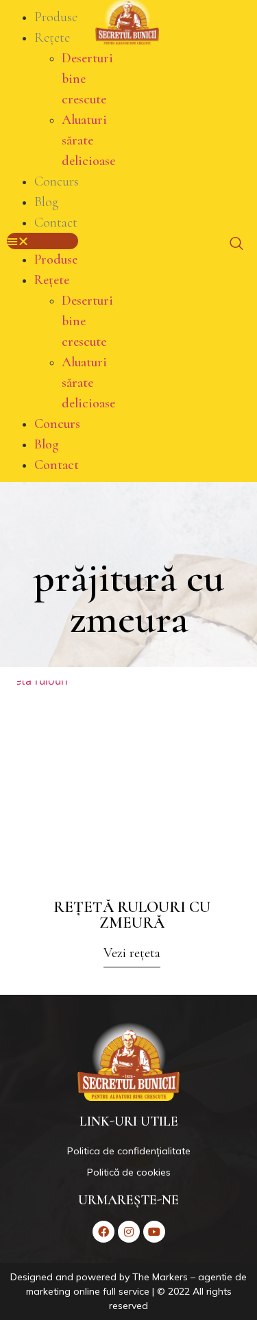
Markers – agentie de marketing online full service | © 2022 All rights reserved (136, 1291)
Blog (46, 202)
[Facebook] (103, 1232)
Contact (55, 222)
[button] (42, 241)
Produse (55, 17)
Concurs (56, 181)
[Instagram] (129, 1232)
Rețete (52, 37)
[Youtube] (154, 1232)
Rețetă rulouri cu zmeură (131, 915)
